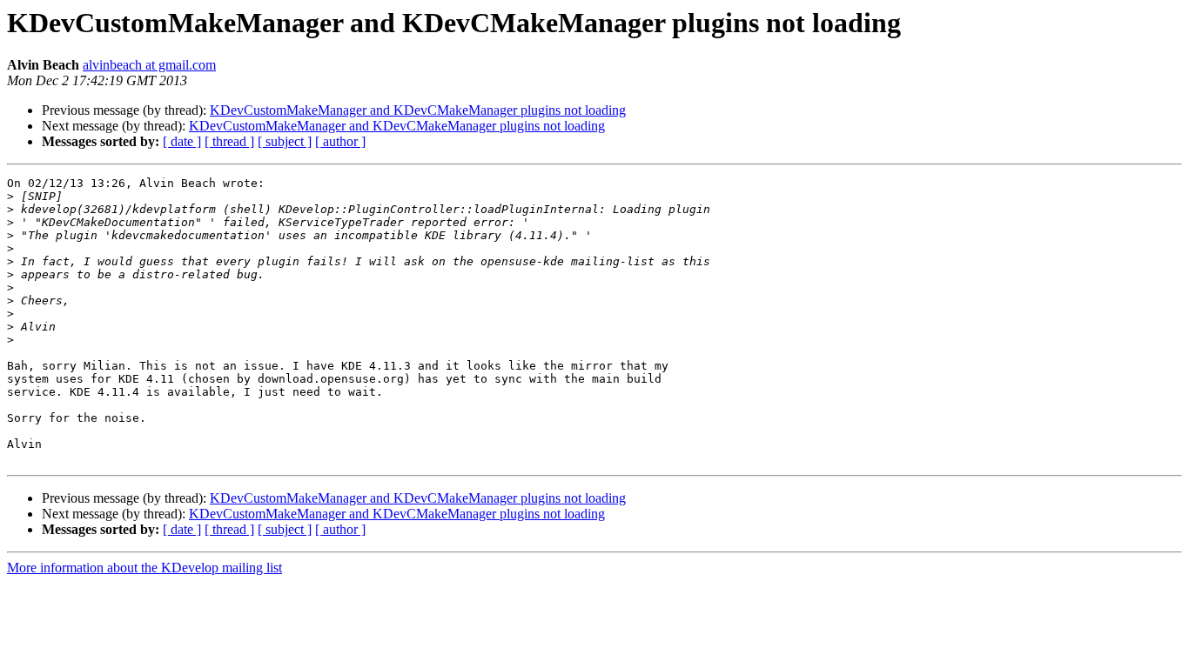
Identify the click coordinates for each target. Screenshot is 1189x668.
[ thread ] (229, 141)
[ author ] (340, 141)
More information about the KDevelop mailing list (144, 567)
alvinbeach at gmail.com (149, 64)
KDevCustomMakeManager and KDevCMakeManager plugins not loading (418, 110)
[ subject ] (285, 141)
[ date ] (182, 141)
